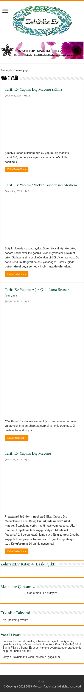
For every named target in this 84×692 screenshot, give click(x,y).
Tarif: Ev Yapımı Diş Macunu (28, 453)
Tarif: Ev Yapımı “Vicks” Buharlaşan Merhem (41, 185)
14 (29, 459)
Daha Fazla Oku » (16, 169)
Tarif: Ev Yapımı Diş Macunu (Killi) (33, 89)
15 (28, 95)
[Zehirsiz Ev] (42, 20)
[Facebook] (39, 681)
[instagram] (43, 681)
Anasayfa (6, 70)
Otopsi (57, 516)
